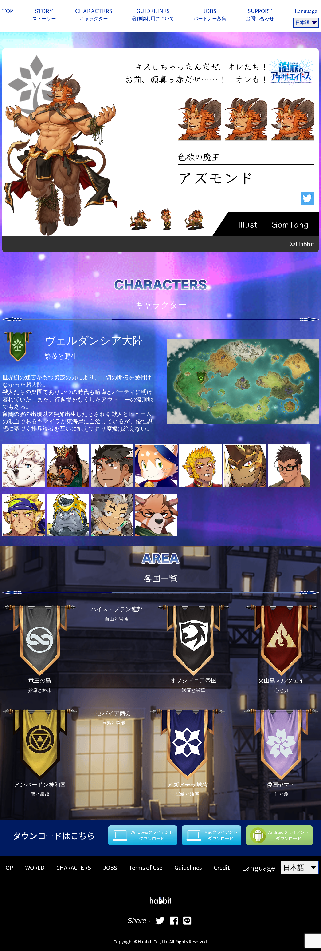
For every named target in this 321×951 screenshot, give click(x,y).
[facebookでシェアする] (174, 920)
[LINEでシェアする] (187, 920)
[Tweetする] (160, 920)
